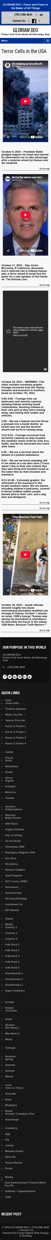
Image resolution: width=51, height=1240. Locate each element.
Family (9, 752)
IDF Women (12, 910)
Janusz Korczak (15, 720)
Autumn (10, 1070)
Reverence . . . (13, 887)
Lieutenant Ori (14, 904)
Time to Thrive (14, 1088)
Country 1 (11, 927)
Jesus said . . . (14, 703)
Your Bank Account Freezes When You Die (25, 1184)
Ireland (9, 1007)
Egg (7, 1133)
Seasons (10, 1056)
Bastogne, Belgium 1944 (20, 852)
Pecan (9, 1168)
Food (8, 1085)
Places (9, 757)
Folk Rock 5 (12, 967)
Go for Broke (13, 841)
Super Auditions (15, 990)
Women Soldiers (15, 869)
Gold (8, 1197)
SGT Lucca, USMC (16, 881)
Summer (10, 1065)
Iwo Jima (10, 858)
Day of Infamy (13, 835)
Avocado (10, 1093)
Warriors (10, 815)
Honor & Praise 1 (15, 726)
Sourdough (12, 1119)
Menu (4, 40)
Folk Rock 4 (12, 961)
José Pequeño (13, 875)
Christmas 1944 (14, 846)
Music (8, 1039)
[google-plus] (25, 677)
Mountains (11, 766)
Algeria (9, 780)
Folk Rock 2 (12, 950)
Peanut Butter (13, 1162)
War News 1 (12, 1027)
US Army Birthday (16, 898)
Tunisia (9, 798)
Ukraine (10, 1025)
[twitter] (10, 677)
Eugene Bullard (14, 829)
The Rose (11, 1010)
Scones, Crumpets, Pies (19, 1113)
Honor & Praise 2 (15, 732)
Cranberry (11, 1128)
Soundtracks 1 (14, 973)
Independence (13, 809)
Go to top (45, 169)
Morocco (10, 792)
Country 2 (11, 933)
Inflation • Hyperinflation (20, 1191)
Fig (7, 1139)
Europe (9, 1002)
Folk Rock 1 (12, 944)
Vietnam (10, 1047)
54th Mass (11, 823)
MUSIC (9, 924)
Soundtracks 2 (14, 979)
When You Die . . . (15, 714)
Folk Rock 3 (12, 956)
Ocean (9, 772)
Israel (8, 1019)
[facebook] (5, 677)
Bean (8, 1099)
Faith (8, 700)
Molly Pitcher (13, 818)
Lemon (9, 1145)
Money (9, 1177)
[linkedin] (15, 677)
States (9, 918)
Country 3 (11, 938)
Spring (9, 1059)
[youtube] (29, 677)
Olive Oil (10, 1157)
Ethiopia (10, 786)
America (10, 806)
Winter (9, 1076)
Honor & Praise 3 (15, 737)
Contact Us (19, 20)
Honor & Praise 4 (15, 743)
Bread (8, 1111)
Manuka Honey (14, 1151)
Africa (9, 777)
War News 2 (12, 1033)
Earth (8, 760)
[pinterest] (20, 677)
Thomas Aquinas (15, 708)
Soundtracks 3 (14, 985)
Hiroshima (11, 864)
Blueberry (11, 1105)
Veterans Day (13, 892)
